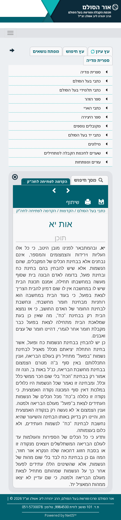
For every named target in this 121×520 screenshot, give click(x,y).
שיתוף (72, 202)
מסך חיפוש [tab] (85, 180)
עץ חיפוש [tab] (75, 51)
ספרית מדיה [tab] (97, 60)
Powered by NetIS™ (61, 515)
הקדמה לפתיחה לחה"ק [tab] (47, 181)
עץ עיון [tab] (102, 51)
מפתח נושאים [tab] (46, 51)
